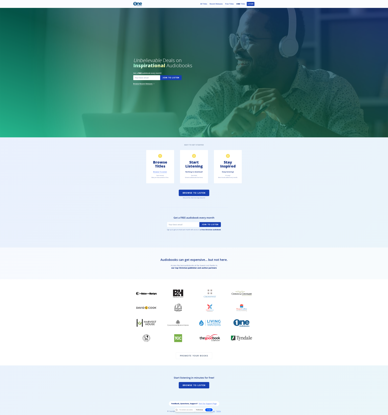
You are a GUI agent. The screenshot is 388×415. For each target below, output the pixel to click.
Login (251, 4)
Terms (218, 411)
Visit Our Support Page (208, 403)
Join (171, 77)
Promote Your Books (194, 355)
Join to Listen (210, 224)
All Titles (203, 4)
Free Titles (229, 4)
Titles (240, 4)
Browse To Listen (194, 192)
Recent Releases (216, 4)
